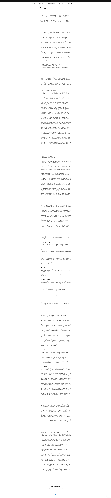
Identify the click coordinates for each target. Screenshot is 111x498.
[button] (75, 3)
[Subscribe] (62, 489)
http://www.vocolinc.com (46, 29)
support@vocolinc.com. (45, 478)
